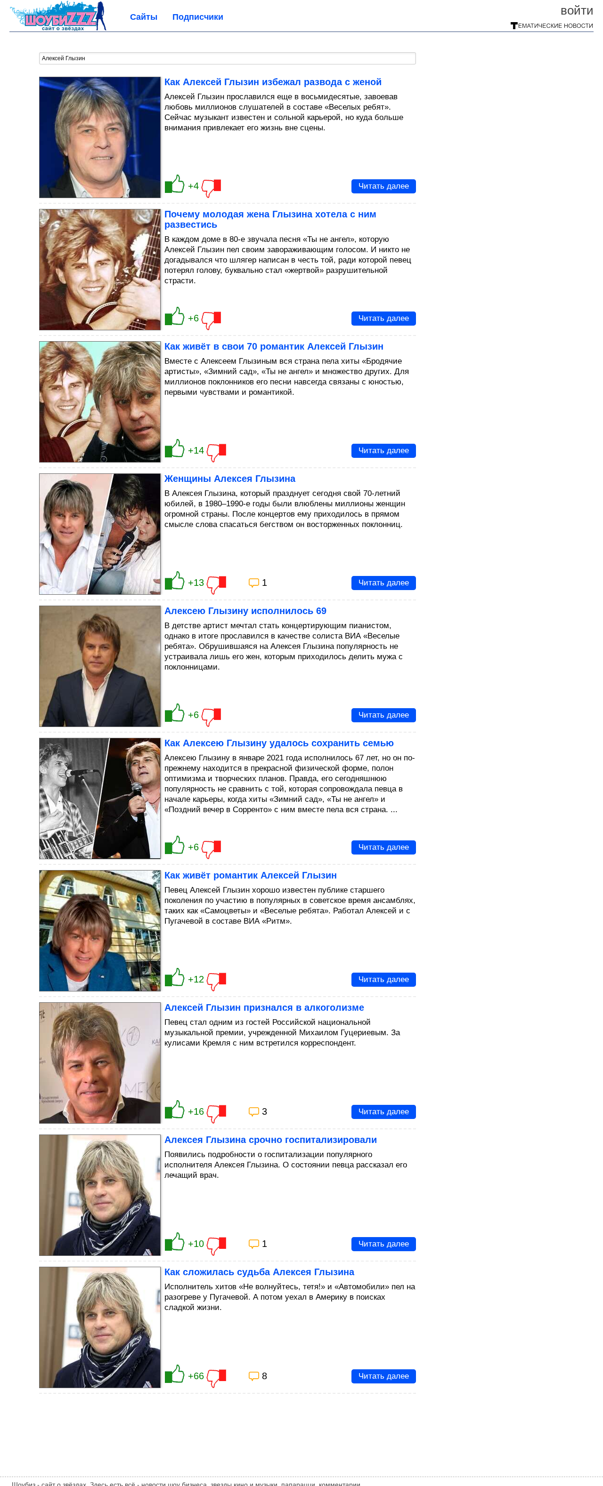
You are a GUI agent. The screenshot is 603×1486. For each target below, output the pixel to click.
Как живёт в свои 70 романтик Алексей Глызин (273, 346)
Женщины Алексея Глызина (229, 478)
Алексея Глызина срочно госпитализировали (270, 1139)
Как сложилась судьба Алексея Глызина (259, 1272)
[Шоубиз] (57, 28)
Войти (577, 10)
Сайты (143, 17)
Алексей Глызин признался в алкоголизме (264, 1007)
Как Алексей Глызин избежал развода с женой (273, 82)
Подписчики (197, 17)
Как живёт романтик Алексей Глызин (250, 875)
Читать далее (384, 186)
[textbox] (227, 58)
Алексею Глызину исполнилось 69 (245, 611)
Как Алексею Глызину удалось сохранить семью (279, 743)
